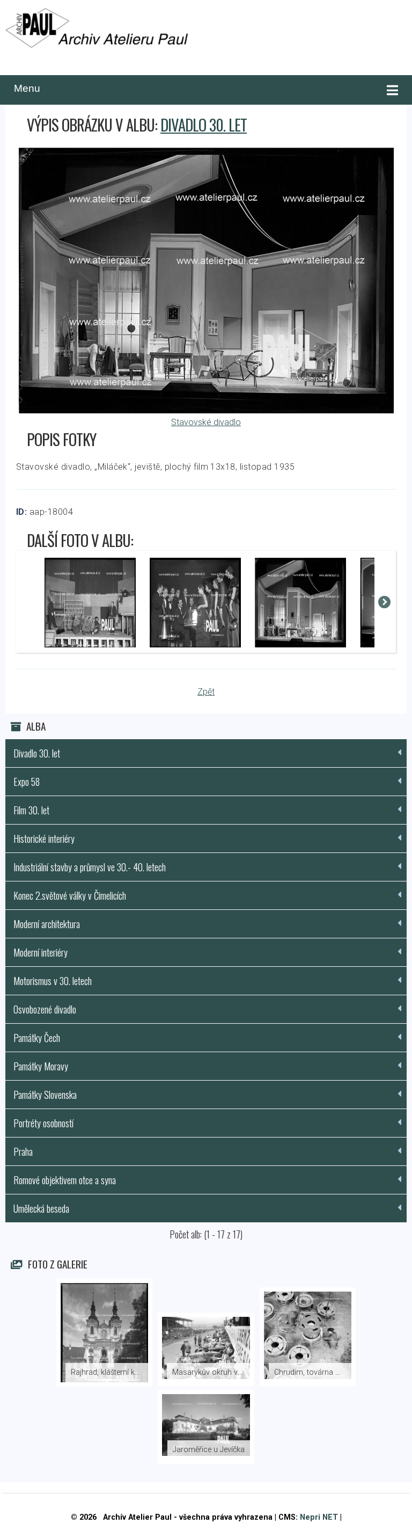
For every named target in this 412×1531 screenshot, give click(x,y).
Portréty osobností (43, 1123)
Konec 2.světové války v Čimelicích (69, 895)
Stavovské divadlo (206, 422)
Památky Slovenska (45, 1095)
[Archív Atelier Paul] (96, 29)
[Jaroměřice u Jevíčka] (206, 1427)
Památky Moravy (40, 1066)
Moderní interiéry (40, 952)
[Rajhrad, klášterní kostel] (105, 1332)
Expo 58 (26, 782)
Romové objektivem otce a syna (64, 1180)
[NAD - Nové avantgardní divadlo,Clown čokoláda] (90, 603)
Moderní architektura (46, 924)
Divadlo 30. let (203, 124)
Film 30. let (31, 810)
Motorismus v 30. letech (52, 981)
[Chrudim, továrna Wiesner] (308, 1337)
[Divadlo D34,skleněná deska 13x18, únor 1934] (195, 603)
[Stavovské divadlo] (206, 410)
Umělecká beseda (41, 1208)
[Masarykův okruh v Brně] (206, 1349)
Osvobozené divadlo (44, 1009)
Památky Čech (36, 1038)
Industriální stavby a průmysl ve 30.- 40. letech (89, 867)
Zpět (206, 692)
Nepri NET (319, 1517)
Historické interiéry (44, 838)
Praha (23, 1151)
